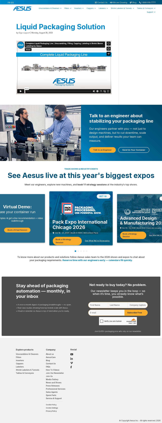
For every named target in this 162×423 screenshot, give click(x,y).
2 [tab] (78, 251)
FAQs (48, 367)
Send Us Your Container (133, 150)
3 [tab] (81, 251)
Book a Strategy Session (63, 241)
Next (150, 250)
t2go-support (24, 33)
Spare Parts (51, 395)
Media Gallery (52, 379)
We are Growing (119, 3)
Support (150, 12)
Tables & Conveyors (145, 8)
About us (50, 354)
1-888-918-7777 (148, 3)
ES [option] (12, 2)
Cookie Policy (51, 405)
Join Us (49, 376)
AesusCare (51, 357)
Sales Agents (52, 392)
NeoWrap (107, 18)
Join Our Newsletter (55, 373)
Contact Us (102, 3)
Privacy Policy (51, 411)
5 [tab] (86, 251)
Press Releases (53, 386)
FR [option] (9, 2)
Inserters (77, 8)
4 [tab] (84, 251)
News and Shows (53, 382)
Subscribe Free (134, 312)
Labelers (102, 8)
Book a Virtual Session (17, 230)
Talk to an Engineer (102, 150)
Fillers (67, 8)
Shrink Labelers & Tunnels (121, 8)
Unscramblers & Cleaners (49, 8)
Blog (134, 3)
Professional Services (55, 389)
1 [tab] (75, 251)
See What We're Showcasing (97, 241)
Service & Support (54, 398)
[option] (9, 3)
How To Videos (52, 370)
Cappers (90, 8)
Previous (147, 250)
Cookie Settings (52, 408)
